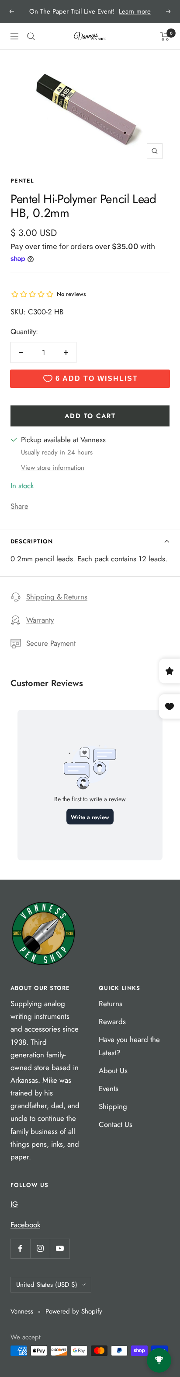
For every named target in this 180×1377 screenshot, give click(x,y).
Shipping (113, 1106)
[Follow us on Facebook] (20, 1248)
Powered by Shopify (73, 1311)
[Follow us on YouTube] (59, 1248)
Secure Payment (51, 643)
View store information (52, 467)
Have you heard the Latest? (129, 1045)
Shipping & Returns (56, 597)
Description (31, 541)
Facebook (25, 1224)
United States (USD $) (46, 1284)
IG (14, 1204)
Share (19, 506)
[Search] (31, 36)
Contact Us (115, 1124)
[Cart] (165, 36)
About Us (113, 1070)
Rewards (112, 1021)
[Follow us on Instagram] (40, 1248)
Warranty (40, 620)
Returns (110, 1003)
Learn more (135, 11)
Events (108, 1088)
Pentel (22, 180)
